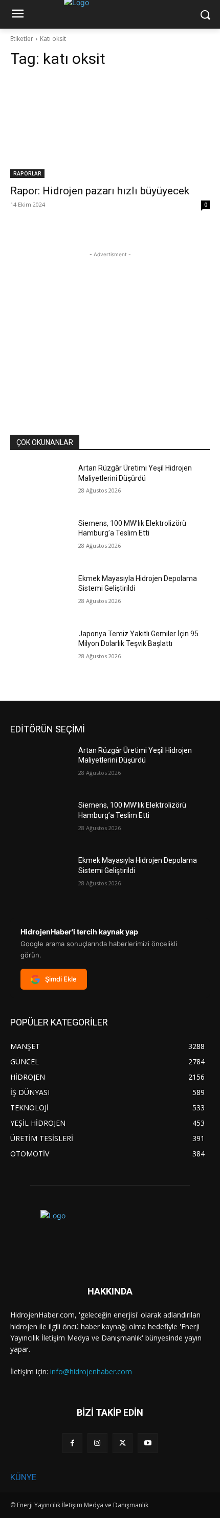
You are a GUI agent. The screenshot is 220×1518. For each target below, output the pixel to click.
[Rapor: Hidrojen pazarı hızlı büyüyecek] (110, 128)
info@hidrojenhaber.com (91, 1371)
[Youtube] (148, 1443)
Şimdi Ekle (61, 979)
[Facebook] (72, 1443)
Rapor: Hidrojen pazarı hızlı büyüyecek (99, 191)
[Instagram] (97, 1443)
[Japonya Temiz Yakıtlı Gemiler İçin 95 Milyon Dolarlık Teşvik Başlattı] (40, 650)
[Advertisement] (110, 324)
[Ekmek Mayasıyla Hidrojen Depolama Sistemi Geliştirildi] (40, 595)
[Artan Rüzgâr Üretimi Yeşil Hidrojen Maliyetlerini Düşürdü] (40, 484)
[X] (123, 1443)
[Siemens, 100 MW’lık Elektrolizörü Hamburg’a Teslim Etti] (40, 540)
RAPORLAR (27, 173)
